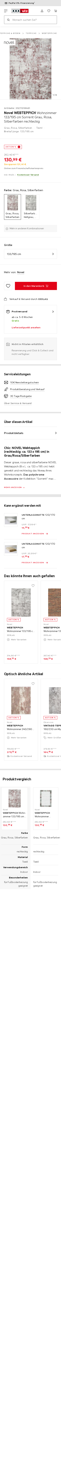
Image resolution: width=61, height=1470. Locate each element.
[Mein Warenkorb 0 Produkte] (55, 11)
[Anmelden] (42, 11)
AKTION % (11, 147)
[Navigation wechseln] (6, 11)
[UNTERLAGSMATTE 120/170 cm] (11, 520)
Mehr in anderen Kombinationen (27, 228)
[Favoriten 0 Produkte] (48, 11)
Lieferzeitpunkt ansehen (26, 327)
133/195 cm (14, 254)
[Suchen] (8, 20)
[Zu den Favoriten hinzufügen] (8, 286)
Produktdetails (13, 433)
